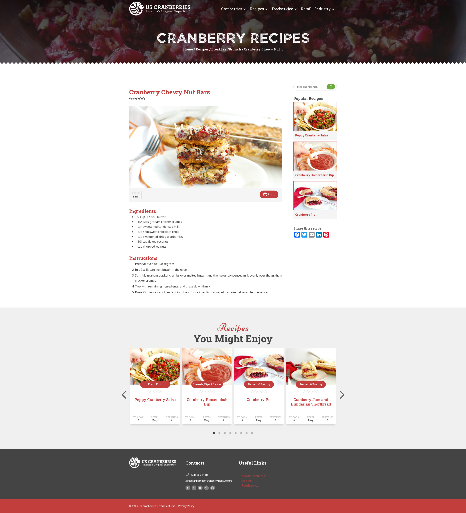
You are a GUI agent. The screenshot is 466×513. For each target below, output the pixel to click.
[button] (131, 99)
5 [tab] (236, 433)
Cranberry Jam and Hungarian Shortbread (311, 401)
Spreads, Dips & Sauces (207, 384)
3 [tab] (225, 433)
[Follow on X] (194, 487)
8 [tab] (252, 433)
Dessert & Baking (259, 384)
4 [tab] (230, 433)
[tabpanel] (155, 388)
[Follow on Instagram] (212, 487)
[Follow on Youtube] (200, 487)
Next (339, 388)
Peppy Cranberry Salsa (311, 135)
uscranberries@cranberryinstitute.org (210, 480)
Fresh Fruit (155, 384)
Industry (323, 8)
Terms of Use (167, 506)
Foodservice (282, 8)
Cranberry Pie (305, 215)
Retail (306, 8)
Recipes (257, 8)
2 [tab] (219, 433)
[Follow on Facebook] (187, 487)
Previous (126, 388)
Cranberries (231, 8)
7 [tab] (246, 433)
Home (188, 49)
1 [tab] (214, 433)
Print (271, 194)
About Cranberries (254, 476)
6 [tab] (241, 433)
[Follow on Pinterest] (206, 487)
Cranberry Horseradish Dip (314, 175)
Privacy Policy (186, 506)
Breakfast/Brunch (226, 49)
